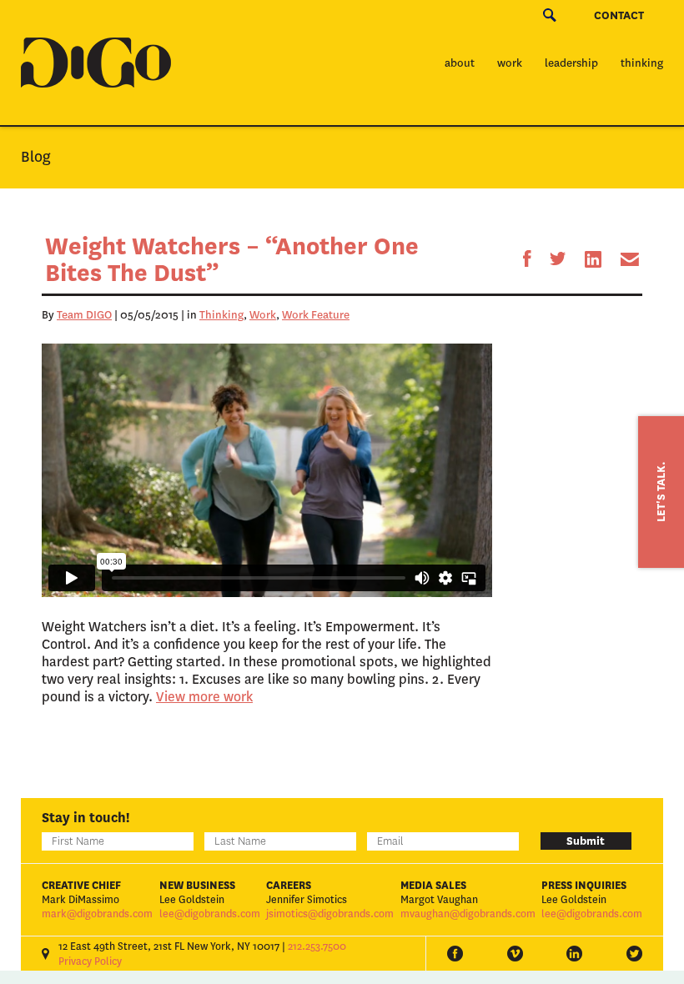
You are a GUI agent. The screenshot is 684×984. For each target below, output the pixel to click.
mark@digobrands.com (97, 914)
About (460, 63)
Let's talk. (661, 492)
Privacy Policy (90, 961)
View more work (204, 696)
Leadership (571, 63)
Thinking (642, 63)
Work (509, 63)
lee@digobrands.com (209, 914)
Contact (619, 15)
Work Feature (316, 315)
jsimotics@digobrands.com (330, 914)
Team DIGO (84, 315)
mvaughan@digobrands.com (468, 914)
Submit (585, 841)
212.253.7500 (317, 946)
